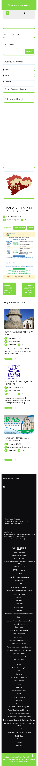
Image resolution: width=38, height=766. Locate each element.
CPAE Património (19, 570)
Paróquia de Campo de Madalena (19, 447)
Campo (19, 742)
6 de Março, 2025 (14, 444)
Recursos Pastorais (19, 691)
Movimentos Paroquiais (19, 587)
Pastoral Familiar (19, 654)
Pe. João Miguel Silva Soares (19, 713)
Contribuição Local (19, 567)
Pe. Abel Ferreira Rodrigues (19, 707)
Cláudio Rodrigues (12, 220)
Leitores (19, 610)
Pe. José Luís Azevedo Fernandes (19, 717)
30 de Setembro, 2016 (15, 387)
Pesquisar (9, 44)
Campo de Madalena (19, 5)
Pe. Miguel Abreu (19, 729)
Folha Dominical (19, 228)
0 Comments (12, 345)
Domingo (8, 75)
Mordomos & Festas (19, 584)
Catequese (19, 627)
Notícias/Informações (19, 668)
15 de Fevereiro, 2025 (13, 217)
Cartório (19, 674)
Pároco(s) (19, 704)
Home (19, 664)
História (19, 701)
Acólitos (19, 597)
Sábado (7, 69)
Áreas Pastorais (19, 553)
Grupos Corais (19, 607)
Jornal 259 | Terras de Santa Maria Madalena (17, 439)
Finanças (19, 573)
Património (19, 736)
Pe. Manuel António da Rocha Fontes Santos (19, 720)
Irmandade (19, 581)
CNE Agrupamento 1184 (19, 630)
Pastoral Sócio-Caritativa (19, 657)
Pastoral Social (19, 637)
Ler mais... (10, 359)
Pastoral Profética (19, 624)
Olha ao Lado (19, 660)
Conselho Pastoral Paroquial (19, 577)
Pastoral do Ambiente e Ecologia (19, 650)
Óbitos (19, 617)
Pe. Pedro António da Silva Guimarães (19, 732)
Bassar (19, 739)
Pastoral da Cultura (19, 644)
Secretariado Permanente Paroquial (19, 590)
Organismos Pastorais (19, 555)
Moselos (19, 745)
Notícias (30, 228)
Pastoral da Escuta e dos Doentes (19, 647)
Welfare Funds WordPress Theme (15, 757)
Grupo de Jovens (19, 634)
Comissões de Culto (19, 558)
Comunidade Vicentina (19, 677)
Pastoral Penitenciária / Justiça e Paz (19, 621)
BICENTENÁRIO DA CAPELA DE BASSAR (18, 333)
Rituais (19, 693)
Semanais (8, 82)
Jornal (19, 684)
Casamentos (19, 604)
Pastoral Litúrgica (19, 594)
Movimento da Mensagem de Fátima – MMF (18, 382)
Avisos (19, 671)
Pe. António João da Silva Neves (19, 710)
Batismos (19, 600)
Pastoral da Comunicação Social (19, 640)
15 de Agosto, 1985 (14, 338)
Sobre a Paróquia (19, 698)
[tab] (8, 13)
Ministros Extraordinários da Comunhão (19, 614)
